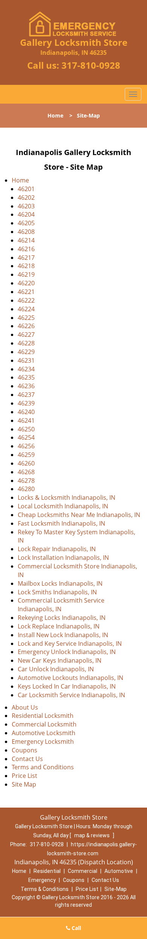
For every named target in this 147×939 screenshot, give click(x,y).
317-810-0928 (90, 65)
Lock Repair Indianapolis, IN (57, 549)
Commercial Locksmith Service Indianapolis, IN (61, 604)
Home (55, 115)
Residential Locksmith (43, 715)
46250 (26, 429)
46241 (26, 420)
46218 (26, 266)
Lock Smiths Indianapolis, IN (57, 592)
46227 (26, 334)
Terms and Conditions (43, 767)
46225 (26, 318)
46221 (26, 292)
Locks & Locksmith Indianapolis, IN (66, 497)
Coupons (24, 750)
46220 (26, 283)
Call (75, 927)
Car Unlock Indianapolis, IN (56, 669)
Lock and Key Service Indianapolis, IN (70, 643)
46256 (26, 446)
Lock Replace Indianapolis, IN (59, 626)
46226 (26, 326)
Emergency (42, 880)
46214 (26, 240)
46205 (26, 223)
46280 (26, 489)
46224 (26, 309)
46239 (26, 403)
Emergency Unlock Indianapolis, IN (67, 652)
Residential (47, 871)
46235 (26, 377)
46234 (26, 369)
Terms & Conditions (45, 889)
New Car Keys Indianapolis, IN (59, 660)
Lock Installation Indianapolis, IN (63, 557)
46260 (26, 463)
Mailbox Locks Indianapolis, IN (60, 583)
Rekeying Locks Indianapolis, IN (62, 617)
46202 (26, 197)
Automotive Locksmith (43, 733)
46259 (26, 455)
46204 (26, 214)
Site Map (24, 784)
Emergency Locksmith (43, 741)
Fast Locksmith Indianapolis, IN (61, 523)
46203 (26, 206)
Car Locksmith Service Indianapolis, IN (71, 695)
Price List (24, 776)
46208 (26, 232)
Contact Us (27, 759)
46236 (26, 386)
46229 (26, 352)
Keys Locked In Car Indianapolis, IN (67, 686)
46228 (26, 343)
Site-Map (115, 889)
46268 (26, 472)
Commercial (82, 871)
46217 (26, 257)
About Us (25, 707)
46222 (26, 300)
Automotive (118, 871)
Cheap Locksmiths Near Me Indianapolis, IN (79, 515)
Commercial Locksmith (44, 724)
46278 (26, 480)
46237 (26, 394)
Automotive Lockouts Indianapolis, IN (70, 678)
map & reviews (92, 835)
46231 (26, 360)
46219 (26, 274)
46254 (26, 437)
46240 (26, 412)
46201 (26, 189)
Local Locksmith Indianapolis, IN (63, 506)
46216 (26, 249)
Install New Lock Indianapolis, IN (63, 635)
